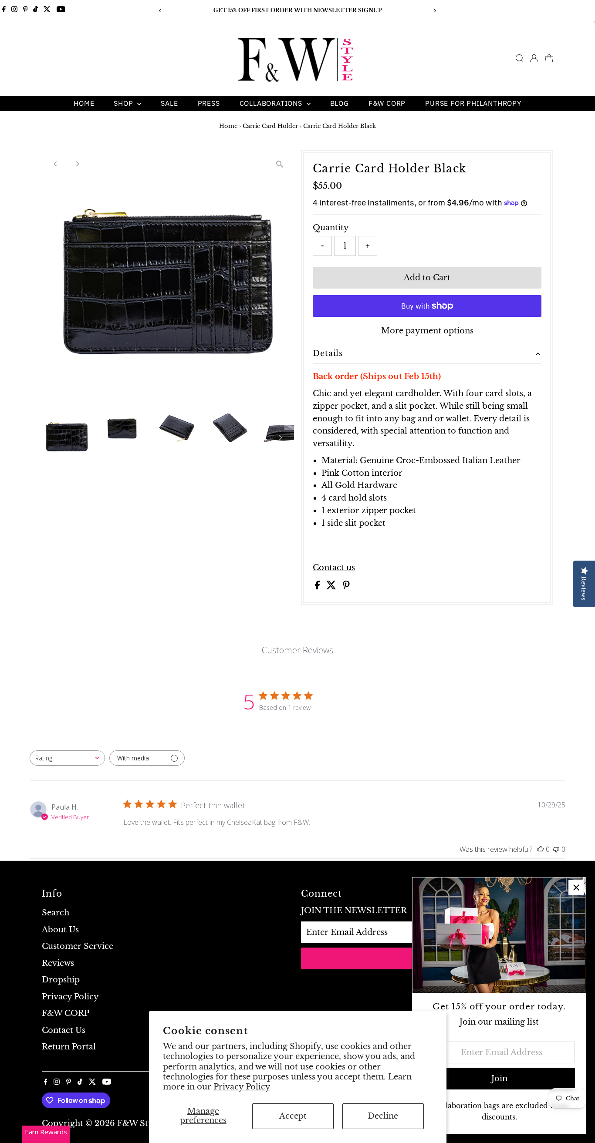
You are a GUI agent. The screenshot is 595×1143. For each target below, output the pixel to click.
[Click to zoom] (280, 164)
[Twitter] (47, 10)
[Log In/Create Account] (534, 58)
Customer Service (77, 946)
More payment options (427, 331)
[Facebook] (4, 10)
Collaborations (272, 103)
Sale (169, 103)
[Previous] (160, 10)
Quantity (331, 227)
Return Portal (69, 1047)
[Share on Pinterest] (346, 587)
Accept (293, 1116)
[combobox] (67, 758)
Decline (383, 1116)
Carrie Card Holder (270, 126)
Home (84, 103)
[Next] (435, 10)
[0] (549, 58)
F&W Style (138, 1123)
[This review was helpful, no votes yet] (541, 849)
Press (209, 103)
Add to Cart (427, 277)
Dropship (61, 980)
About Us (60, 930)
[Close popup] (576, 887)
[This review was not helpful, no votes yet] (556, 849)
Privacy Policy (241, 1087)
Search (55, 913)
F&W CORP (387, 103)
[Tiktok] (35, 10)
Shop (124, 103)
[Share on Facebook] (318, 587)
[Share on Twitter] (332, 587)
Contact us (334, 568)
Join (499, 1078)
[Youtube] (61, 10)
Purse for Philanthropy (473, 103)
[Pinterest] (25, 10)
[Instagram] (14, 10)
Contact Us (63, 1030)
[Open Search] (520, 58)
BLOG (339, 103)
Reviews (58, 963)
